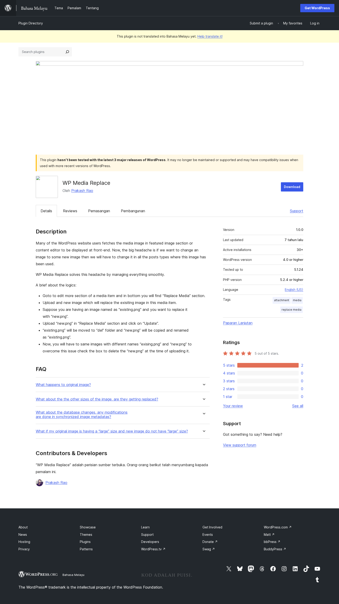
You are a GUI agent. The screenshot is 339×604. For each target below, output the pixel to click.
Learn (145, 527)
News (22, 534)
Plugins (85, 542)
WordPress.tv (153, 549)
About (23, 527)
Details (46, 211)
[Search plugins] (67, 51)
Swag (208, 549)
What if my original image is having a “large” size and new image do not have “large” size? (112, 431)
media (297, 300)
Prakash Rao (82, 190)
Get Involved (212, 527)
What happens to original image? (63, 385)
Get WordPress (317, 8)
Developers (150, 542)
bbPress (272, 542)
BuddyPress (275, 549)
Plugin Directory (30, 23)
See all (297, 406)
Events (207, 534)
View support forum (239, 445)
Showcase (88, 527)
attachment (281, 300)
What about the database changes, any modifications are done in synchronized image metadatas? (82, 414)
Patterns (86, 549)
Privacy (24, 549)
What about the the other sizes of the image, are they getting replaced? (97, 399)
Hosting (24, 542)
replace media (291, 309)
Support (296, 211)
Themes (86, 534)
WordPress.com (278, 527)
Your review (233, 406)
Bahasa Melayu (73, 575)
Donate (210, 542)
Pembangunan (133, 211)
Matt (269, 534)
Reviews (70, 211)
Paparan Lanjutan (238, 323)
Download (292, 187)
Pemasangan (99, 211)
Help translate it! (210, 36)
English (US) (294, 290)
